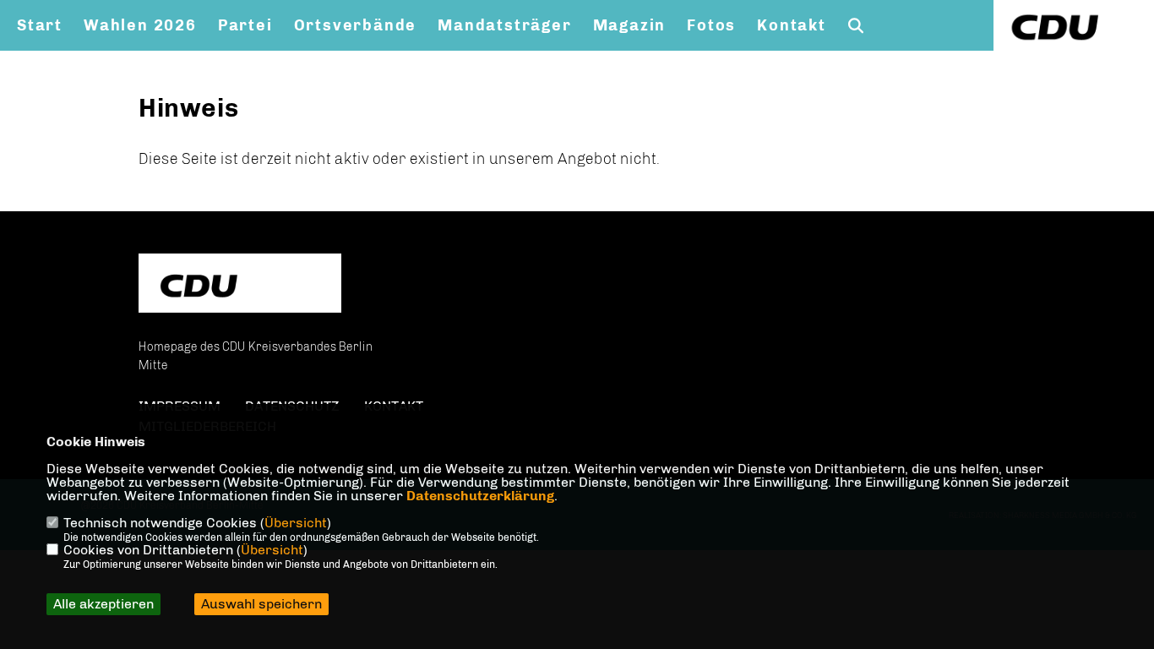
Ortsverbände (355, 25)
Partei (245, 25)
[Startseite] (239, 285)
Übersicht (295, 523)
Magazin (630, 25)
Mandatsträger (504, 25)
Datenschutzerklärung (480, 496)
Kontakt (791, 25)
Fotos (711, 25)
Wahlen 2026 (140, 25)
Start (40, 25)
